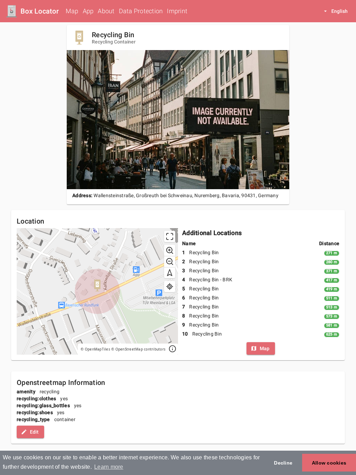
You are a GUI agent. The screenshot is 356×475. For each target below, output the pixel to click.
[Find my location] (169, 286)
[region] (97, 291)
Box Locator (40, 11)
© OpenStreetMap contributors (138, 349)
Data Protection (141, 11)
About (106, 11)
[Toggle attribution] (172, 349)
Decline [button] (283, 463)
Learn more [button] (108, 467)
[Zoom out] (169, 261)
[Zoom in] (169, 250)
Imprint (177, 11)
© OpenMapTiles (95, 349)
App (88, 11)
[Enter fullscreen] (169, 236)
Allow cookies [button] (329, 463)
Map (72, 11)
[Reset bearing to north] (169, 272)
